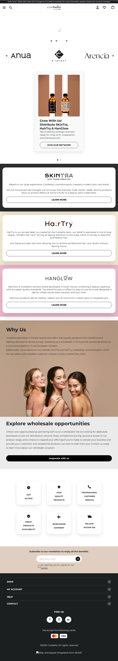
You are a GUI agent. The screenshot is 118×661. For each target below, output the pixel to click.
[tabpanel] (59, 30)
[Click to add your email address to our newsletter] (78, 559)
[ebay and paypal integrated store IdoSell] (59, 652)
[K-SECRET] (42, 55)
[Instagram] (59, 620)
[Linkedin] (68, 620)
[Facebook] (50, 620)
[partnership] (59, 30)
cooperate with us (59, 458)
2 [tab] (60, 160)
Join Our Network (59, 145)
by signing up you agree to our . (57, 566)
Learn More (59, 199)
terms (44, 568)
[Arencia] (80, 55)
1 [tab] (57, 160)
